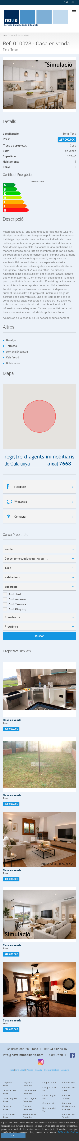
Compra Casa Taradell (69, 1116)
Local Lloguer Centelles (30, 1100)
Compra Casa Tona (9, 1092)
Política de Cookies (68, 1132)
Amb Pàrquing (17, 609)
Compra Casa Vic (49, 1089)
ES (73, 2)
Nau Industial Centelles (29, 1116)
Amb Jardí (15, 594)
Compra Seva (69, 1082)
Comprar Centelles (27, 1108)
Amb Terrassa (17, 604)
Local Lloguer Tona (10, 1100)
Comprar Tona (7, 1108)
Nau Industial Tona (9, 1116)
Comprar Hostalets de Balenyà (68, 1106)
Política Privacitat (34, 1070)
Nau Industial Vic (49, 1110)
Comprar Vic (48, 1103)
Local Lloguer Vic (49, 1097)
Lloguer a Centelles (27, 1084)
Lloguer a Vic (49, 1082)
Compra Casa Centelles (29, 1092)
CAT (66, 2)
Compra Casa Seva (69, 1089)
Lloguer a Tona (7, 1084)
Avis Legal (20, 1070)
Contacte (65, 1070)
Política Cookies (51, 1070)
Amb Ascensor (18, 599)
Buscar (39, 636)
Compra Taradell (66, 1097)
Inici (5, 35)
